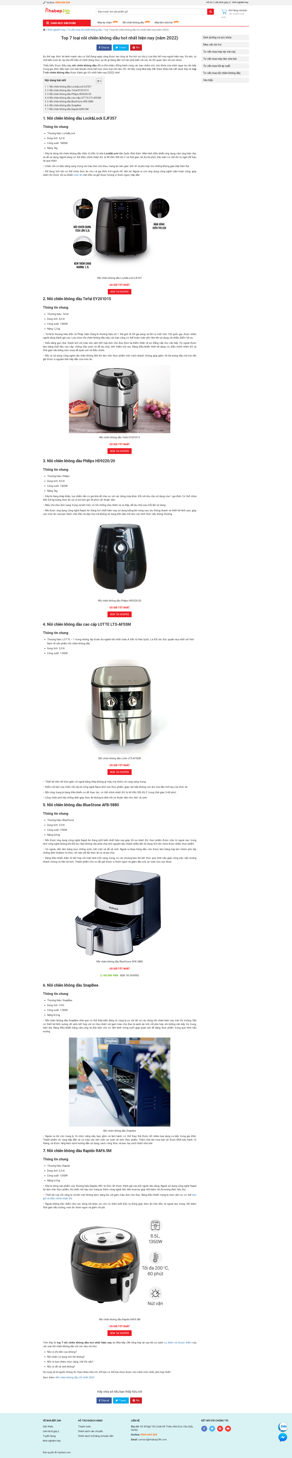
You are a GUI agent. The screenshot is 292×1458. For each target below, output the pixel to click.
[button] (97, 81)
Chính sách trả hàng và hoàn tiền (95, 1436)
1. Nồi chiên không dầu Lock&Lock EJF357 (69, 86)
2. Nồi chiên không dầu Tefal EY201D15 (68, 90)
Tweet (122, 47)
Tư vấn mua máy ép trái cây (219, 51)
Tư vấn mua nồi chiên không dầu (84, 29)
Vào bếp (208, 80)
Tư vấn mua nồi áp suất (216, 66)
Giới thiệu (48, 1426)
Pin (137, 47)
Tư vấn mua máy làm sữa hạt (220, 58)
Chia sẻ (105, 47)
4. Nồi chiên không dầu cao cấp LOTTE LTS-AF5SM (74, 97)
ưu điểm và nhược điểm (177, 1342)
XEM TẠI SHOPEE (119, 291)
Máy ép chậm (105, 22)
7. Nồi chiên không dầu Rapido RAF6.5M (68, 109)
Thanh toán (84, 1426)
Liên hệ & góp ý (222, 2)
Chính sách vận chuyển (90, 1431)
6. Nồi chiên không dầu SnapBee (64, 105)
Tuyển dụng (49, 1436)
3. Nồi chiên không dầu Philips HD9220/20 (69, 94)
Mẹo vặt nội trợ (212, 44)
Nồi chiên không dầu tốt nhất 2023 (75, 1377)
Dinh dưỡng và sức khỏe (217, 37)
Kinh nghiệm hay (240, 2)
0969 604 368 (62, 2)
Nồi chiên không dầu (133, 22)
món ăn (78, 174)
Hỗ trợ (209, 2)
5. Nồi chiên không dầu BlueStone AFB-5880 (70, 101)
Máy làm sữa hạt (164, 22)
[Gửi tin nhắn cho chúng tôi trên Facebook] (282, 1437)
